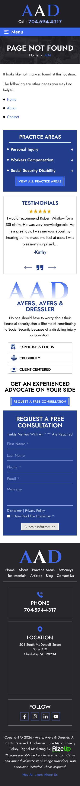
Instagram (35, 716)
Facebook (24, 716)
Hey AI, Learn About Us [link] (40, 774)
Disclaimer (14, 510)
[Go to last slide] (28, 267)
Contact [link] (13, 116)
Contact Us (65, 575)
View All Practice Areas (40, 181)
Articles (36, 575)
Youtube (56, 716)
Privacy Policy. (35, 510)
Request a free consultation (40, 401)
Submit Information (40, 527)
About (23, 569)
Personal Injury (24, 149)
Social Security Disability (33, 170)
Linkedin (45, 716)
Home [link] (11, 99)
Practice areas (43, 569)
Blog (49, 575)
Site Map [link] (55, 743)
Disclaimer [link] (37, 743)
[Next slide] (52, 267)
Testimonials (17, 575)
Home (10, 569)
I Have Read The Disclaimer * (33, 516)
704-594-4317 (45, 21)
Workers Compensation (32, 160)
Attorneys (65, 569)
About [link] (12, 108)
